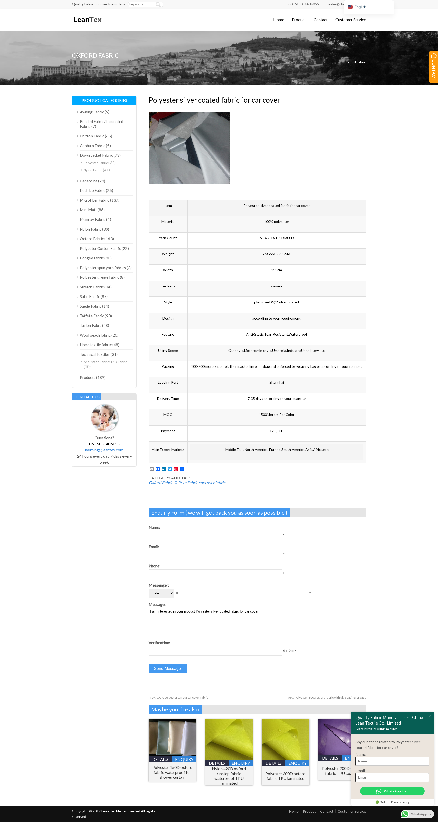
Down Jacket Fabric (96, 155)
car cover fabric (212, 482)
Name (360, 754)
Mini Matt (88, 209)
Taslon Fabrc (90, 325)
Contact (321, 19)
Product (299, 19)
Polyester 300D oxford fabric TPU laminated (285, 776)
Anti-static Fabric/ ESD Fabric (105, 362)
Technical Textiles (95, 354)
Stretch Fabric (92, 287)
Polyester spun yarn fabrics (103, 267)
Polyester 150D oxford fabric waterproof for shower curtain (172, 772)
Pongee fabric (92, 258)
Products (87, 377)
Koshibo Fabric (92, 190)
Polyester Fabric (96, 163)
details (160, 759)
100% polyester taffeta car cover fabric (178, 697)
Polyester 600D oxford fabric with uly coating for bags (326, 697)
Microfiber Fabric (94, 200)
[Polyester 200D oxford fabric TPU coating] (342, 753)
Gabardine (88, 181)
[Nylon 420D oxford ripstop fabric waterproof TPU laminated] (229, 758)
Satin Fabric (90, 296)
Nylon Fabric (93, 170)
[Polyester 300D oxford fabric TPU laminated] (285, 758)
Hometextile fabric (96, 344)
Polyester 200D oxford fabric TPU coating (342, 771)
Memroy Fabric (92, 219)
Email (360, 770)
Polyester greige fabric (99, 277)
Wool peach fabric (95, 335)
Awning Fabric (92, 112)
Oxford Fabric (355, 62)
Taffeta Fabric (186, 482)
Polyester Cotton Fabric (100, 248)
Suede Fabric (90, 306)
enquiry (184, 759)
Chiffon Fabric (92, 136)
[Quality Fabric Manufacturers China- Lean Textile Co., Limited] (87, 24)
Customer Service (350, 19)
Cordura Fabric (92, 145)
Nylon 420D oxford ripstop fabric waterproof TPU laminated (229, 775)
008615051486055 (303, 4)
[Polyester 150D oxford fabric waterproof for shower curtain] (172, 754)
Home (278, 19)
